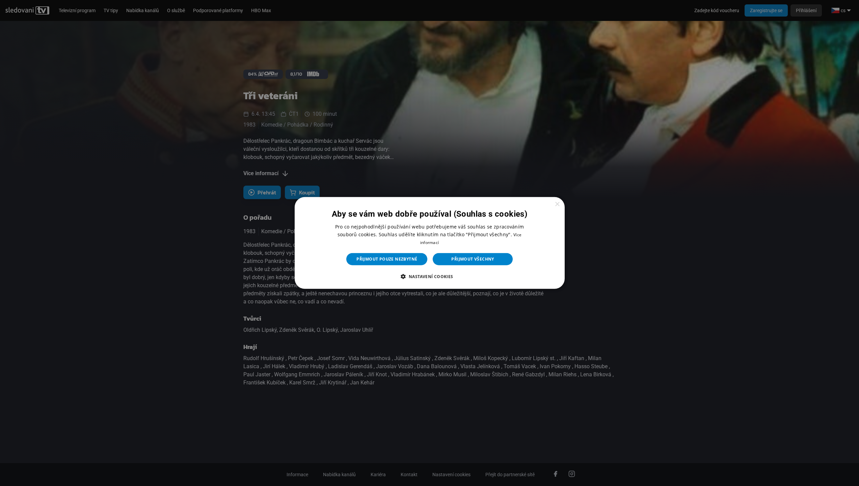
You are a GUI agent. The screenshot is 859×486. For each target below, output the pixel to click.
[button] (429, 276)
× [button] (557, 204)
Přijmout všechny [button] (472, 259)
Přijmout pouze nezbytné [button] (386, 259)
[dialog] (430, 243)
